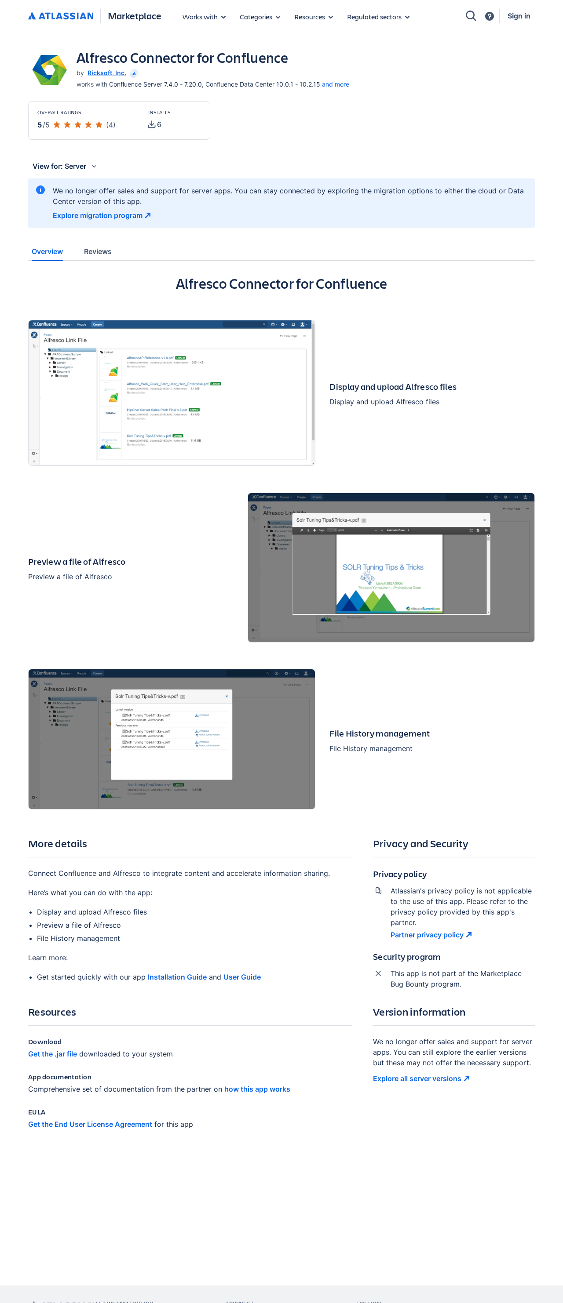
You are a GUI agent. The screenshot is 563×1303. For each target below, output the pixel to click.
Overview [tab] (47, 251)
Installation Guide (177, 977)
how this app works (257, 1089)
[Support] (489, 16)
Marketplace (134, 15)
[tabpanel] (281, 709)
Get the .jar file (52, 1053)
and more (335, 84)
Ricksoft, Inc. (107, 72)
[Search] (471, 16)
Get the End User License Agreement (90, 1124)
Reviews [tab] (98, 251)
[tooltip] (133, 72)
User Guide (242, 977)
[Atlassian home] (60, 16)
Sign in (519, 15)
